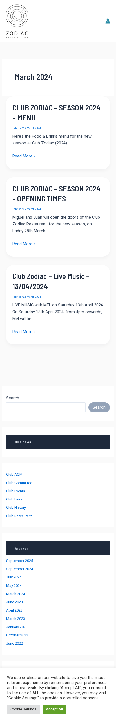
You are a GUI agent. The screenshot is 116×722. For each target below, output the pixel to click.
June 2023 (14, 602)
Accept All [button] (54, 709)
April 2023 (14, 610)
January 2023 (17, 627)
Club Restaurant (19, 516)
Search (12, 398)
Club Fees (14, 499)
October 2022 (17, 635)
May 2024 (14, 585)
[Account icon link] (107, 21)
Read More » (23, 156)
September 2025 (19, 561)
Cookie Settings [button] (23, 709)
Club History (16, 507)
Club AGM (14, 474)
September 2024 (19, 569)
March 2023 (15, 619)
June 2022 (14, 643)
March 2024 (15, 594)
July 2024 (13, 577)
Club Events (15, 491)
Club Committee (19, 483)
